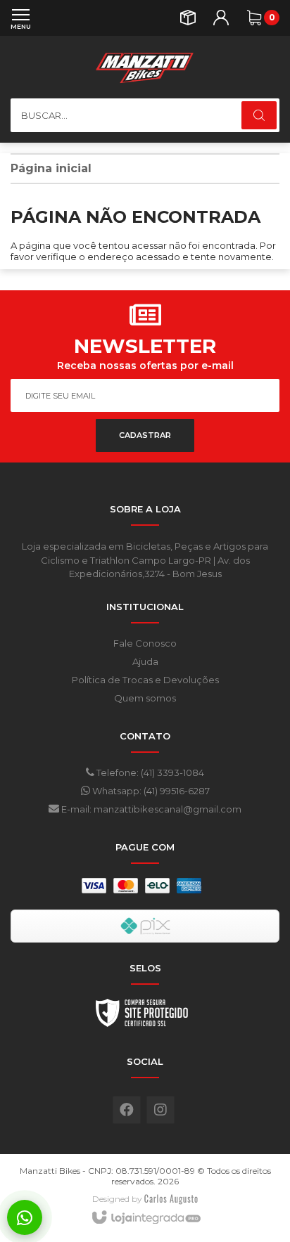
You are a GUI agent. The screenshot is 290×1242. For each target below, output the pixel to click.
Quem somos (145, 698)
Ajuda (145, 661)
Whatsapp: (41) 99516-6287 (150, 790)
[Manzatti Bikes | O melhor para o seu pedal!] (145, 66)
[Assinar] (145, 435)
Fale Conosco (145, 643)
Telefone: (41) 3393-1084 (149, 772)
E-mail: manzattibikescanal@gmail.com (150, 809)
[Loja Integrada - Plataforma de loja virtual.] (145, 1218)
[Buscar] (259, 115)
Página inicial (51, 168)
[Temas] (171, 1199)
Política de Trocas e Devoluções (145, 679)
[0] (254, 17)
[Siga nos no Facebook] (127, 1110)
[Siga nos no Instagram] (160, 1110)
